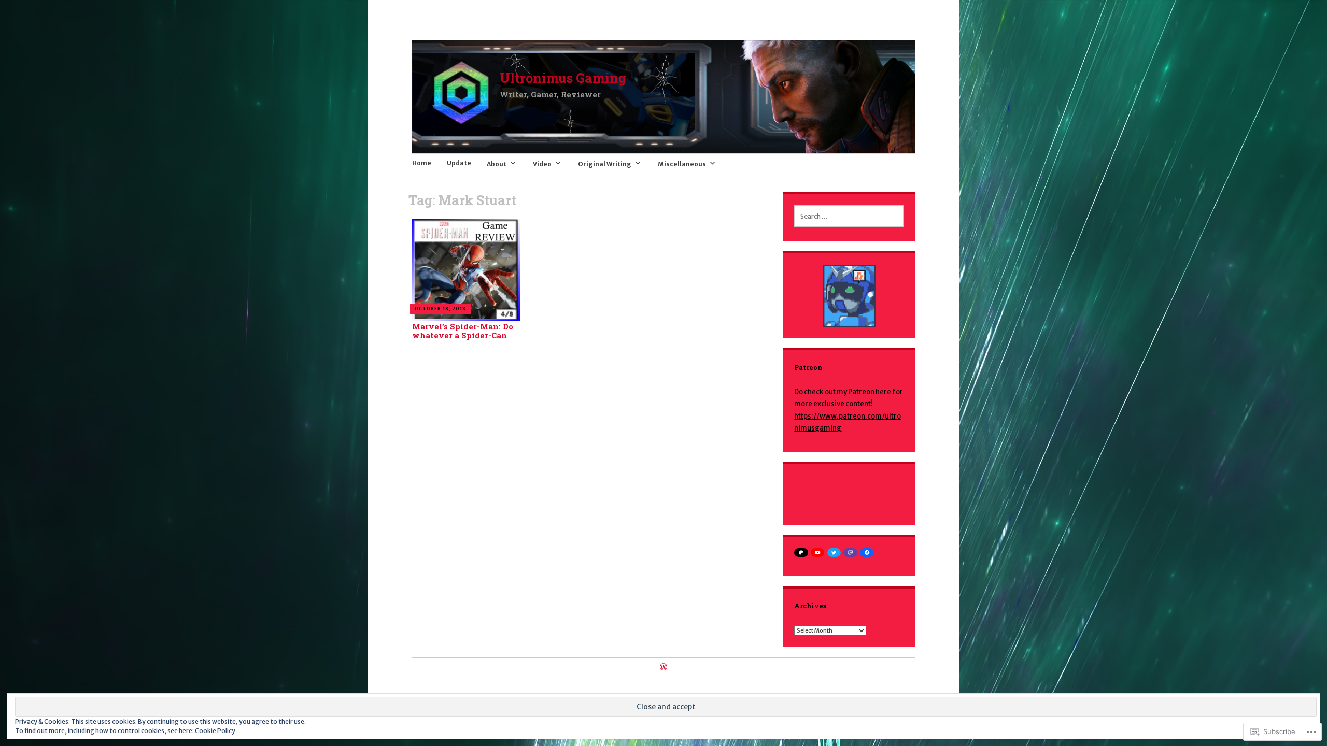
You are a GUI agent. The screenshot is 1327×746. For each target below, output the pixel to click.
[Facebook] (866, 552)
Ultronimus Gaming (563, 78)
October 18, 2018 (440, 308)
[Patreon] (801, 552)
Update (459, 163)
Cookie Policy (215, 731)
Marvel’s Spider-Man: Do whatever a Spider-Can (462, 331)
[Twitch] (850, 552)
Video (542, 164)
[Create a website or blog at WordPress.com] (663, 667)
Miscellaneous (682, 164)
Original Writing (604, 164)
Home (421, 163)
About (496, 164)
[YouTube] (817, 552)
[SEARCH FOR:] (849, 216)
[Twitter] (834, 552)
